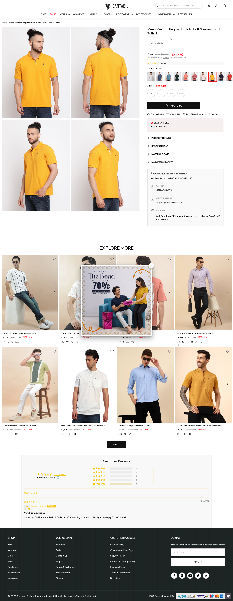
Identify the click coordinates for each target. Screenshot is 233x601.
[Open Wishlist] (228, 596)
